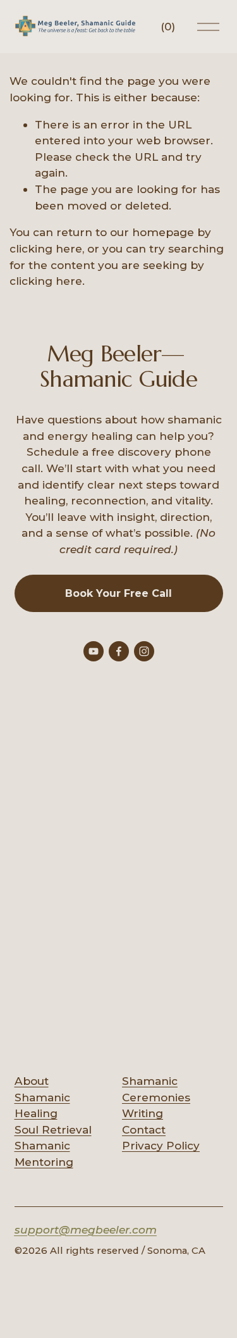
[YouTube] (93, 651)
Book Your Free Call (118, 593)
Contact (144, 1129)
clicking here (45, 248)
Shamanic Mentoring (44, 1153)
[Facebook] (119, 651)
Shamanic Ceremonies (156, 1089)
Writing (142, 1113)
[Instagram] (144, 651)
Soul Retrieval (53, 1129)
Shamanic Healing (42, 1105)
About (32, 1080)
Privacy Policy (161, 1145)
